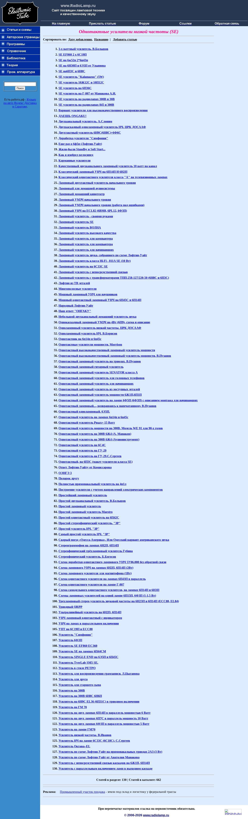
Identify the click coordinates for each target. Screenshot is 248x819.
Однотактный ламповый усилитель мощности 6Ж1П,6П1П (100, 394)
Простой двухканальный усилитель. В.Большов (92, 500)
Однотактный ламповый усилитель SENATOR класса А (98, 372)
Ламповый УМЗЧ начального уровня (85, 199)
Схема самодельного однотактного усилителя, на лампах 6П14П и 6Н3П (109, 590)
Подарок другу (69, 478)
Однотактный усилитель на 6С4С (82, 445)
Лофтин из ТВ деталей (74, 283)
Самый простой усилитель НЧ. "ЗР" (84, 534)
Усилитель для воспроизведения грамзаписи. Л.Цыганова (99, 673)
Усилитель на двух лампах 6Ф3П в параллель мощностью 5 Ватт (104, 723)
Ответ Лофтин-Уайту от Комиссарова (85, 467)
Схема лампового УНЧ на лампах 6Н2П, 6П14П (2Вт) (96, 567)
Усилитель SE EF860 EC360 (78, 645)
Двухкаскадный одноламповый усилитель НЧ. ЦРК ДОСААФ (102, 127)
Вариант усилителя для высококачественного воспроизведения (103, 110)
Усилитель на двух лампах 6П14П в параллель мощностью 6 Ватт (105, 712)
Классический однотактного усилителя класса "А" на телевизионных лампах (113, 177)
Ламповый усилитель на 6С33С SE (83, 266)
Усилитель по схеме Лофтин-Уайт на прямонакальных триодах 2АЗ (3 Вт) (110, 751)
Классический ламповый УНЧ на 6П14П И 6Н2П (93, 171)
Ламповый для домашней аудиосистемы (87, 188)
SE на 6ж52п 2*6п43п (73, 60)
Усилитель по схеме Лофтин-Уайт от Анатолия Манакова (99, 757)
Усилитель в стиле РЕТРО (77, 668)
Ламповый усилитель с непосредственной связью (93, 272)
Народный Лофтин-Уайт (76, 305)
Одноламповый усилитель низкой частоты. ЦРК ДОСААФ (100, 327)
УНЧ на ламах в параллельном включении (89, 623)
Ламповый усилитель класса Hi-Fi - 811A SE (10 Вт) (95, 260)
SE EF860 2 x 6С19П (73, 54)
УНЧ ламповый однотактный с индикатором (90, 617)
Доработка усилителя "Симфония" (83, 138)
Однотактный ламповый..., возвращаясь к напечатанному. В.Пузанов (107, 406)
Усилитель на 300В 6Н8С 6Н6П (80, 696)
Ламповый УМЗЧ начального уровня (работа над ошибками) (101, 205)
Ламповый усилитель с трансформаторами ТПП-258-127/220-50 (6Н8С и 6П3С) (114, 277)
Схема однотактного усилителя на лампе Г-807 (91, 584)
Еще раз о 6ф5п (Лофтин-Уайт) (80, 143)
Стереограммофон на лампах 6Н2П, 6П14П (89, 545)
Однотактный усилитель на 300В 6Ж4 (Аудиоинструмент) (99, 439)
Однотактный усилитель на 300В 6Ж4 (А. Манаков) (95, 433)
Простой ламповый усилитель (80, 506)
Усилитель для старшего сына (80, 685)
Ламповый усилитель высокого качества (87, 233)
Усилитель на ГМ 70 (73, 707)
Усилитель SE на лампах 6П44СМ (82, 651)
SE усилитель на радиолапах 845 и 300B (86, 104)
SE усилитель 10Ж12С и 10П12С (81, 82)
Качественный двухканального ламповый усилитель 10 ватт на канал (108, 166)
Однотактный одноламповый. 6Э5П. (84, 411)
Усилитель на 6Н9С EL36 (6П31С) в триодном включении (99, 701)
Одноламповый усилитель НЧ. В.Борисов (88, 333)
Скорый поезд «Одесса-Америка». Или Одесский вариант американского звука (114, 539)
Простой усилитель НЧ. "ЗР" (79, 528)
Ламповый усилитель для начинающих (86, 249)
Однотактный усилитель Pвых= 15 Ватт (87, 422)
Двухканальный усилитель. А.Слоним (85, 121)
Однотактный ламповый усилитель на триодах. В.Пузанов (100, 361)
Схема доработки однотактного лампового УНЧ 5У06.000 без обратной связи (112, 562)
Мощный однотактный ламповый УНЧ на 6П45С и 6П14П (100, 300)
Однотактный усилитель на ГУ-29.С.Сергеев (90, 456)
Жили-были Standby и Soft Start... (82, 149)
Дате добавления (80, 39)
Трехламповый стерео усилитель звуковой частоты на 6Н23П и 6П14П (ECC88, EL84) (119, 601)
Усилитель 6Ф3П (70, 640)
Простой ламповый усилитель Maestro (86, 512)
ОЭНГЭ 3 (65, 473)
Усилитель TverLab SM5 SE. (78, 662)
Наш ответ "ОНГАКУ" (75, 311)
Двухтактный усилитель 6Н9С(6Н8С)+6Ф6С (90, 132)
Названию (101, 39)
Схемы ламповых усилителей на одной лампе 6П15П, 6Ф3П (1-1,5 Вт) (107, 595)
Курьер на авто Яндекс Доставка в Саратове (20, 103)
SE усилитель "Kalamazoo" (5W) (81, 76)
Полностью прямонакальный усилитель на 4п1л (92, 484)
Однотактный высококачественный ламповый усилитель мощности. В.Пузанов (115, 355)
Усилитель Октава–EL (74, 746)
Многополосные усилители (77, 288)
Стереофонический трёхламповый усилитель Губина (96, 551)
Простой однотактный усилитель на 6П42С (89, 517)
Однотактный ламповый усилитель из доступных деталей (99, 389)
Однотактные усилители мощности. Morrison (90, 344)
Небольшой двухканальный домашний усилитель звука (97, 316)
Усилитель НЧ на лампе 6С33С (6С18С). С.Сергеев (94, 740)
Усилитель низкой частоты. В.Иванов (85, 735)
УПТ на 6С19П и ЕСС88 (76, 629)
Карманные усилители (74, 160)
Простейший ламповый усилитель (83, 495)
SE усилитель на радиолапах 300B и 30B (87, 99)
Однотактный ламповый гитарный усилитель (91, 366)
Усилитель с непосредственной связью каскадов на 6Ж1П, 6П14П (104, 763)
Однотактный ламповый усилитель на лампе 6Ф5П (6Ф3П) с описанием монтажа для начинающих (128, 400)
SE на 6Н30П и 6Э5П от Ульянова (82, 65)
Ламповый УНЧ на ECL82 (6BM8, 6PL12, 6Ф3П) (93, 210)
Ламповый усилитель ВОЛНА (80, 227)
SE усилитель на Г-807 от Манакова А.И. (87, 93)
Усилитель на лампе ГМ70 (77, 729)
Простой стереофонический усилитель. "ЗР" (90, 523)
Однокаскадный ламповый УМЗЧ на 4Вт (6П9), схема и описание (104, 322)
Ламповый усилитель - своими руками (86, 216)
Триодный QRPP (70, 606)
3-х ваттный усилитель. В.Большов (83, 49)
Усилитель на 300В (72, 690)
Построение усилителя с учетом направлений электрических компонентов (111, 489)
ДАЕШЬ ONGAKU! (72, 116)
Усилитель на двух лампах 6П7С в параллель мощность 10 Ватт (103, 718)
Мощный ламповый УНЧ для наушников (88, 294)
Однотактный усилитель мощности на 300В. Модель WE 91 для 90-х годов (111, 428)
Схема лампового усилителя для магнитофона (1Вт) (95, 573)
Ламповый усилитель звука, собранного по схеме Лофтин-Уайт (103, 255)
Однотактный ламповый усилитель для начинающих (96, 383)
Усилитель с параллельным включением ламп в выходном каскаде (105, 768)
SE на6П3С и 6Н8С (72, 71)
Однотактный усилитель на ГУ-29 (82, 450)
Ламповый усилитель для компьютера (86, 238)
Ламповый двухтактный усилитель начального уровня (97, 182)
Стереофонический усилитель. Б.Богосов (87, 556)
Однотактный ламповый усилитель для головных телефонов (102, 378)
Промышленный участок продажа (82, 791)
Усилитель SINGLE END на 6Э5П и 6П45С (88, 657)
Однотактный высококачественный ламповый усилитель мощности (107, 350)
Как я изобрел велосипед (76, 155)
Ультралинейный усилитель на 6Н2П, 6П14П (90, 612)
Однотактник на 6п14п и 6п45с (80, 339)
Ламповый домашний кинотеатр (82, 194)
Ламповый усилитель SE (76, 222)
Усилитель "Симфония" (76, 634)
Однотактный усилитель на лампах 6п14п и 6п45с (93, 417)
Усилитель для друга (73, 679)
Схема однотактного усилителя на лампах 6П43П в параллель (102, 579)
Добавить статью (125, 39)
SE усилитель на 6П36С (75, 88)
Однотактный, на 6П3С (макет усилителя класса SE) (96, 461)
